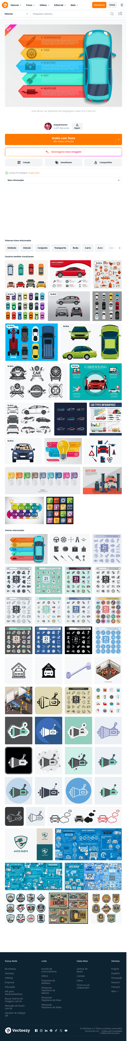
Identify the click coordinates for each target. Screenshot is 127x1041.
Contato (79, 974)
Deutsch (113, 980)
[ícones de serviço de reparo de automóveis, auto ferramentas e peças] (106, 906)
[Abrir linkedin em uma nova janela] (46, 1029)
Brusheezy (10, 967)
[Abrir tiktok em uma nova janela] (56, 1029)
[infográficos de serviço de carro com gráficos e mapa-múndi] (93, 875)
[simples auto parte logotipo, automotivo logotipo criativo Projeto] (29, 843)
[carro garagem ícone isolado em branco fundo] (48, 669)
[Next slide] (115, 246)
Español (113, 971)
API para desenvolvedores (13, 991)
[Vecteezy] (5, 5)
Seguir (77, 128)
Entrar (112, 5)
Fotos (29, 5)
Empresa (9, 980)
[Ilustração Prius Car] (28, 417)
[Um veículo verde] (91, 340)
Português (114, 976)
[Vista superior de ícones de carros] (107, 304)
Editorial (58, 5)
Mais (73, 5)
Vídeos (43, 5)
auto (100, 246)
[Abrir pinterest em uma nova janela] (51, 1029)
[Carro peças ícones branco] (59, 509)
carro (88, 246)
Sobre (78, 978)
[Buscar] (112, 14)
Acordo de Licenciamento (48, 968)
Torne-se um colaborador (81, 984)
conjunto (43, 246)
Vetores (15, 5)
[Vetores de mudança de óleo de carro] (103, 449)
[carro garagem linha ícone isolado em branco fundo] (18, 669)
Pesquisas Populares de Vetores (48, 988)
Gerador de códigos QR (15, 1012)
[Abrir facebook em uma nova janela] (36, 1029)
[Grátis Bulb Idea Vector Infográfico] (63, 449)
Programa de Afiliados (47, 980)
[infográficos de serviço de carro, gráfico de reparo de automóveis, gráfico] (88, 843)
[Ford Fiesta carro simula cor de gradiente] (69, 304)
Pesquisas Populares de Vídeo (48, 1005)
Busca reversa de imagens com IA (14, 998)
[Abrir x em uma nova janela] (61, 1029)
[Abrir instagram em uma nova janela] (41, 1029)
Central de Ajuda (80, 968)
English (113, 967)
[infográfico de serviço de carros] (107, 273)
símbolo (11, 246)
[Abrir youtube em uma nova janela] (66, 1029)
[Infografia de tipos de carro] (105, 417)
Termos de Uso (89, 1029)
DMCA (44, 974)
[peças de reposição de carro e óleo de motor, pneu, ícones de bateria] (25, 906)
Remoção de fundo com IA (14, 1005)
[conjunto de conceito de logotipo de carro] (70, 417)
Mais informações (16, 178)
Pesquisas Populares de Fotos (51, 997)
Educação (10, 985)
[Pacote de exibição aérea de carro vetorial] (31, 340)
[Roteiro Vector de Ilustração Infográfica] (24, 509)
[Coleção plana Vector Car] (26, 273)
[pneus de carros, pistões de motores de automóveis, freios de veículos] (68, 906)
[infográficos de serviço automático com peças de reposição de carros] (33, 875)
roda (75, 246)
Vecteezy (9, 971)
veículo (27, 246)
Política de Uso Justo (107, 1031)
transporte (60, 246)
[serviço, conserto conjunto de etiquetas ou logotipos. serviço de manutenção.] (36, 380)
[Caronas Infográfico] (96, 380)
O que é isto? (33, 173)
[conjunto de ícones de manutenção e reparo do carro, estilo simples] (108, 699)
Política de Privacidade (109, 1029)
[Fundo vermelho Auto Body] (102, 479)
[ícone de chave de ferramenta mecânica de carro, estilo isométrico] (78, 669)
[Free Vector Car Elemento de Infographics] (70, 273)
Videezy (9, 976)
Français (113, 985)
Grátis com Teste (63, 139)
